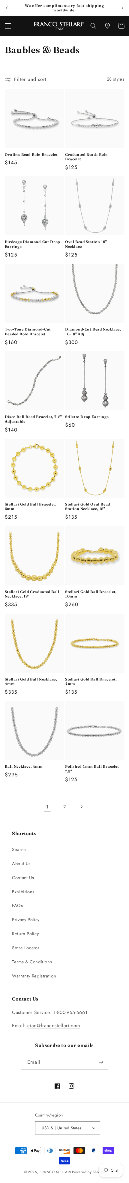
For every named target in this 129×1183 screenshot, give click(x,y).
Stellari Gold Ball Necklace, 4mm (31, 681)
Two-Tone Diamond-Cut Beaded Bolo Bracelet (28, 331)
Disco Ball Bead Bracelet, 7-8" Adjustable (33, 419)
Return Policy (25, 933)
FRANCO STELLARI (55, 1172)
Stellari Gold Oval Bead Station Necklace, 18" (87, 506)
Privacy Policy (26, 919)
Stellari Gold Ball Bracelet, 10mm (91, 594)
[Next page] (81, 807)
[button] (8, 26)
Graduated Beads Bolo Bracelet (86, 157)
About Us (21, 863)
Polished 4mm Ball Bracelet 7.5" (92, 768)
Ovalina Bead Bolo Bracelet (31, 154)
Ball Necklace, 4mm (24, 766)
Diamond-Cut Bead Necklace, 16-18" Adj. (93, 331)
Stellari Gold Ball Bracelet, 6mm (30, 506)
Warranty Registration (34, 976)
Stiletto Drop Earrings (87, 416)
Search (19, 849)
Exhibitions (23, 891)
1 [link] (47, 806)
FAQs (17, 905)
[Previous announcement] (6, 7)
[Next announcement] (122, 7)
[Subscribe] (101, 1062)
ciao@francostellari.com (53, 1025)
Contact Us (23, 877)
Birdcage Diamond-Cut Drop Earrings (32, 244)
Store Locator (25, 947)
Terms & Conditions (32, 962)
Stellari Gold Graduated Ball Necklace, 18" (32, 594)
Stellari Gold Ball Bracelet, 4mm (91, 681)
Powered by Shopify (88, 1172)
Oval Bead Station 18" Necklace (86, 244)
